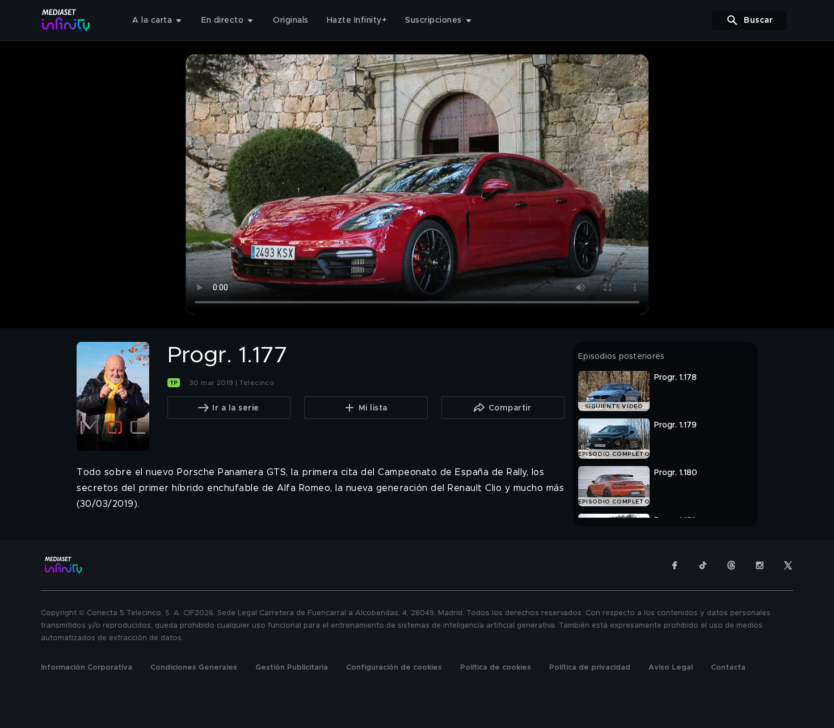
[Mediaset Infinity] (66, 20)
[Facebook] (674, 565)
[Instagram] (760, 565)
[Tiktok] (703, 565)
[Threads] (731, 565)
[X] (788, 565)
